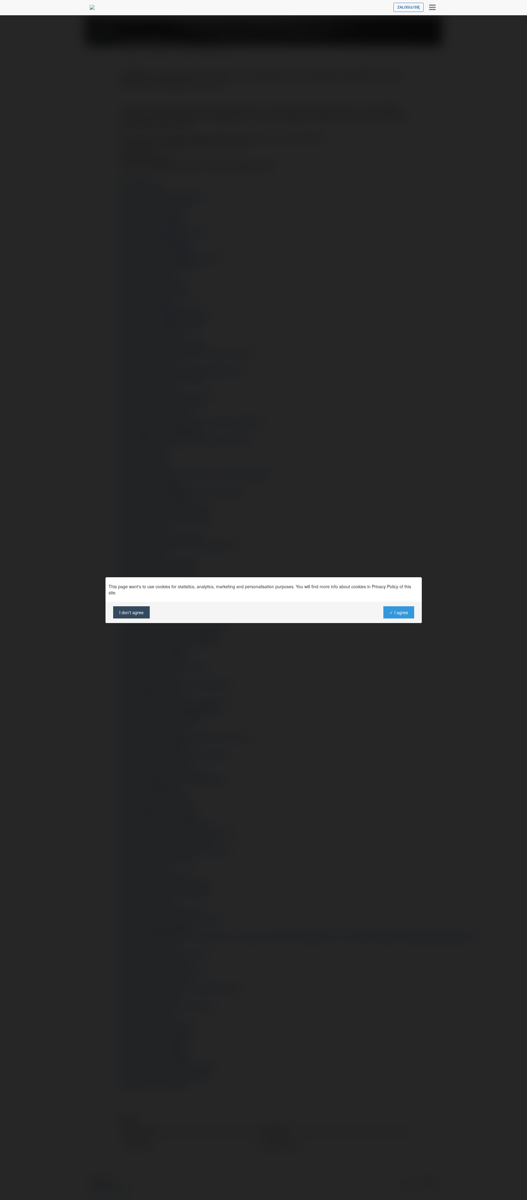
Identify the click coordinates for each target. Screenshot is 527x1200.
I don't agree (131, 612)
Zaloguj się (408, 7)
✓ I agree (398, 612)
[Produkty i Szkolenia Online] (92, 7)
